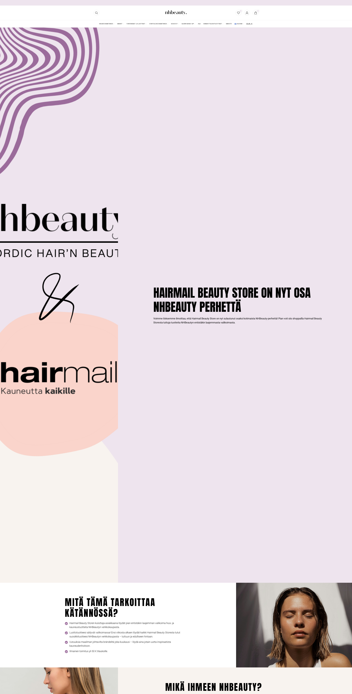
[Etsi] (96, 13)
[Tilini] (247, 13)
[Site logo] (176, 13)
